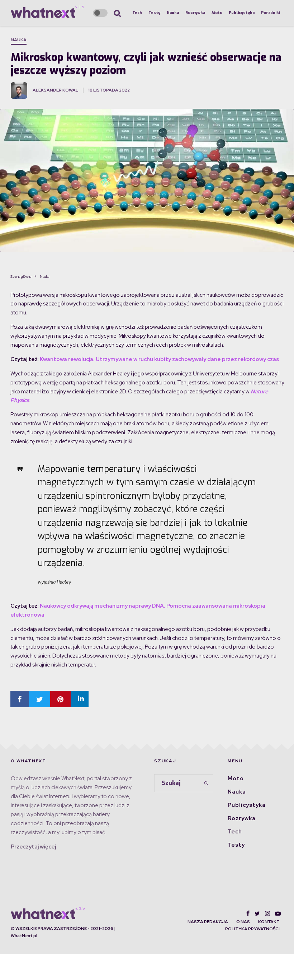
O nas (243, 922)
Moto (217, 12)
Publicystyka (242, 12)
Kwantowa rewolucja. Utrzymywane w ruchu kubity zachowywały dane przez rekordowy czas (159, 359)
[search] (206, 783)
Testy (154, 12)
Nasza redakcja (208, 922)
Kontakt (269, 922)
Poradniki (270, 12)
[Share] (19, 699)
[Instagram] (267, 913)
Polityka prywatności (252, 929)
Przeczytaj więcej (33, 846)
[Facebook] (248, 913)
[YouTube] (277, 913)
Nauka (173, 12)
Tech (137, 12)
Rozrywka (195, 12)
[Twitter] (257, 913)
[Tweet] (39, 699)
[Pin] (60, 699)
